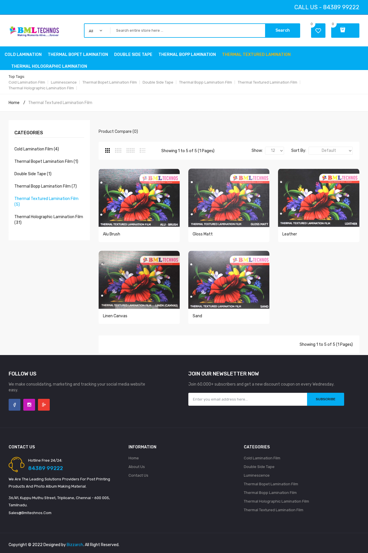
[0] (345, 30)
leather (289, 234)
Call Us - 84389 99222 (326, 7)
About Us (137, 467)
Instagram (29, 405)
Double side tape (158, 82)
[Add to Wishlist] (141, 246)
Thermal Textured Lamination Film (267, 82)
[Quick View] (139, 200)
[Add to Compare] (149, 246)
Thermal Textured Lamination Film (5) (46, 201)
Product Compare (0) (118, 131)
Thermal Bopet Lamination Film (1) (46, 161)
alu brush (111, 234)
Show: (257, 150)
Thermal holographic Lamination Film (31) (48, 219)
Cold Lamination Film (27, 82)
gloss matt (203, 234)
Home (14, 102)
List (142, 150)
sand (197, 316)
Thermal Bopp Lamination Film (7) (45, 186)
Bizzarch (75, 544)
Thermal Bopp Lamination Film (205, 82)
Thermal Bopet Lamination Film (110, 82)
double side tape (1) (32, 173)
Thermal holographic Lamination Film (41, 88)
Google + (44, 405)
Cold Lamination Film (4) (36, 149)
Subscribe (326, 399)
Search (282, 30)
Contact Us (138, 475)
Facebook (14, 405)
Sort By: (298, 150)
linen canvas (115, 316)
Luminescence (64, 82)
